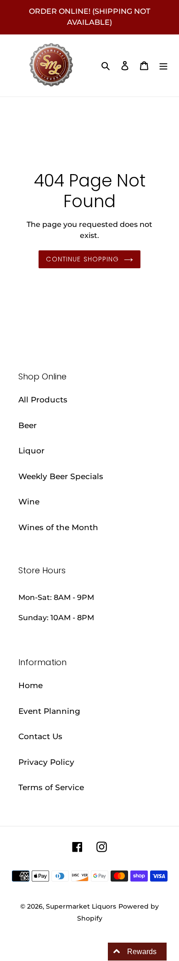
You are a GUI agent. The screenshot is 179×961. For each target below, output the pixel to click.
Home (30, 685)
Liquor (31, 450)
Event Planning (49, 711)
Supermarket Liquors (81, 906)
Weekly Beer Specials (60, 476)
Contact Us (40, 736)
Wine (28, 501)
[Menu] (163, 65)
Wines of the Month (58, 527)
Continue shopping (82, 259)
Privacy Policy (46, 762)
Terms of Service (51, 787)
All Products (42, 399)
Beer (27, 425)
